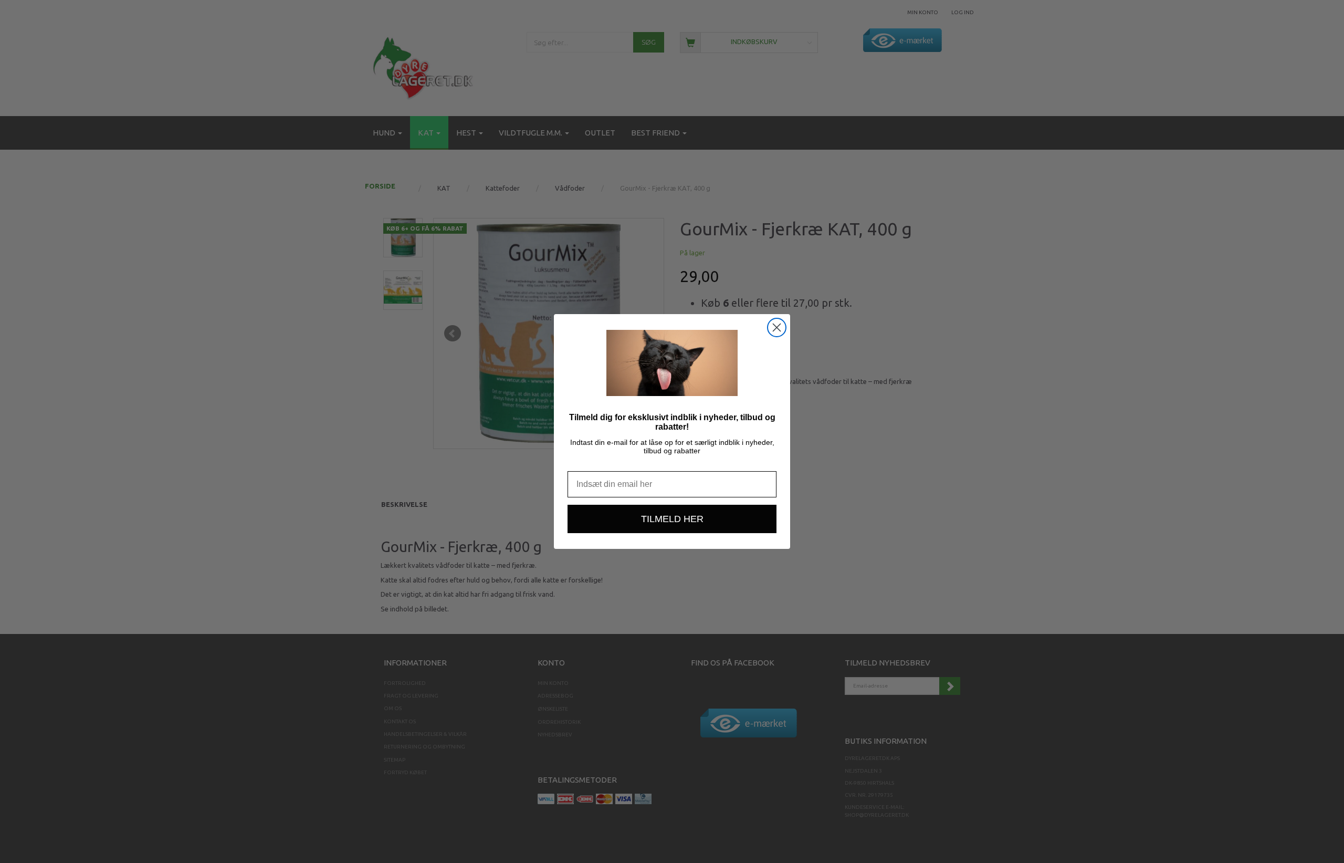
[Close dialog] (777, 327)
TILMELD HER (672, 519)
